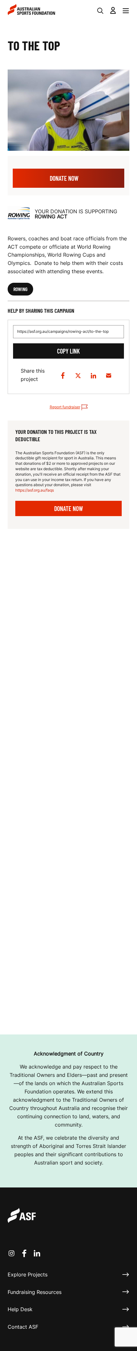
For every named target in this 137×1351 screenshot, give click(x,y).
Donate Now (64, 178)
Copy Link (68, 351)
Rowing (20, 289)
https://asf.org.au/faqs (34, 490)
